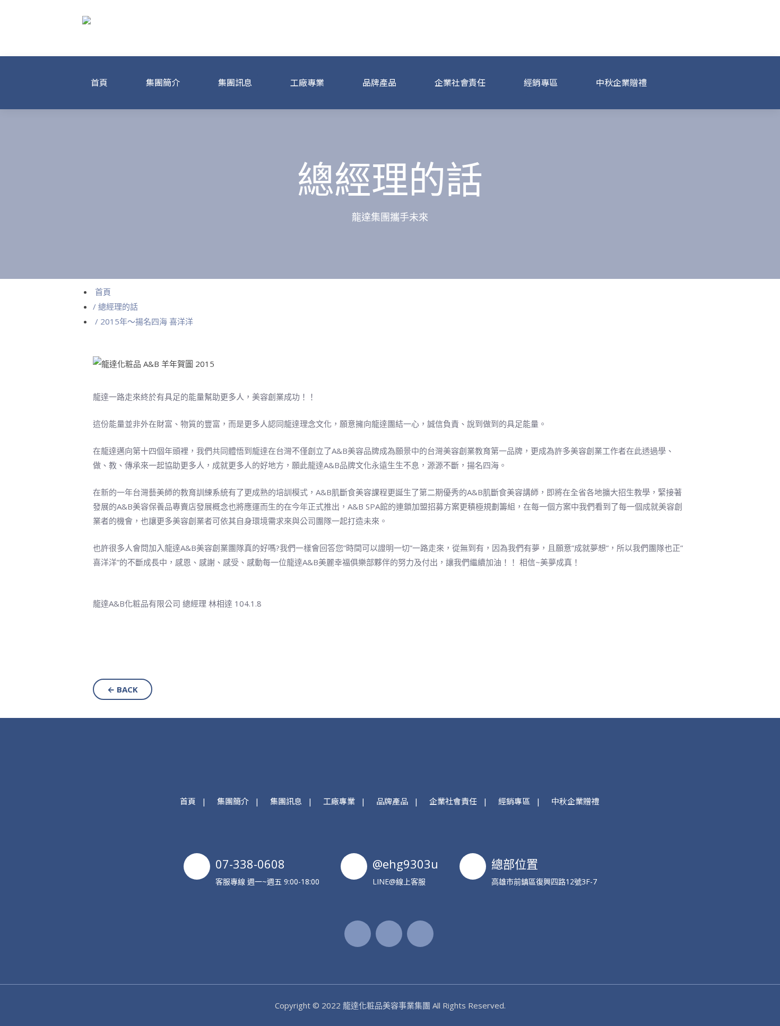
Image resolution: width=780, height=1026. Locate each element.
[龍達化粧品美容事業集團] (153, 28)
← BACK (122, 689)
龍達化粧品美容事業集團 (386, 1005)
